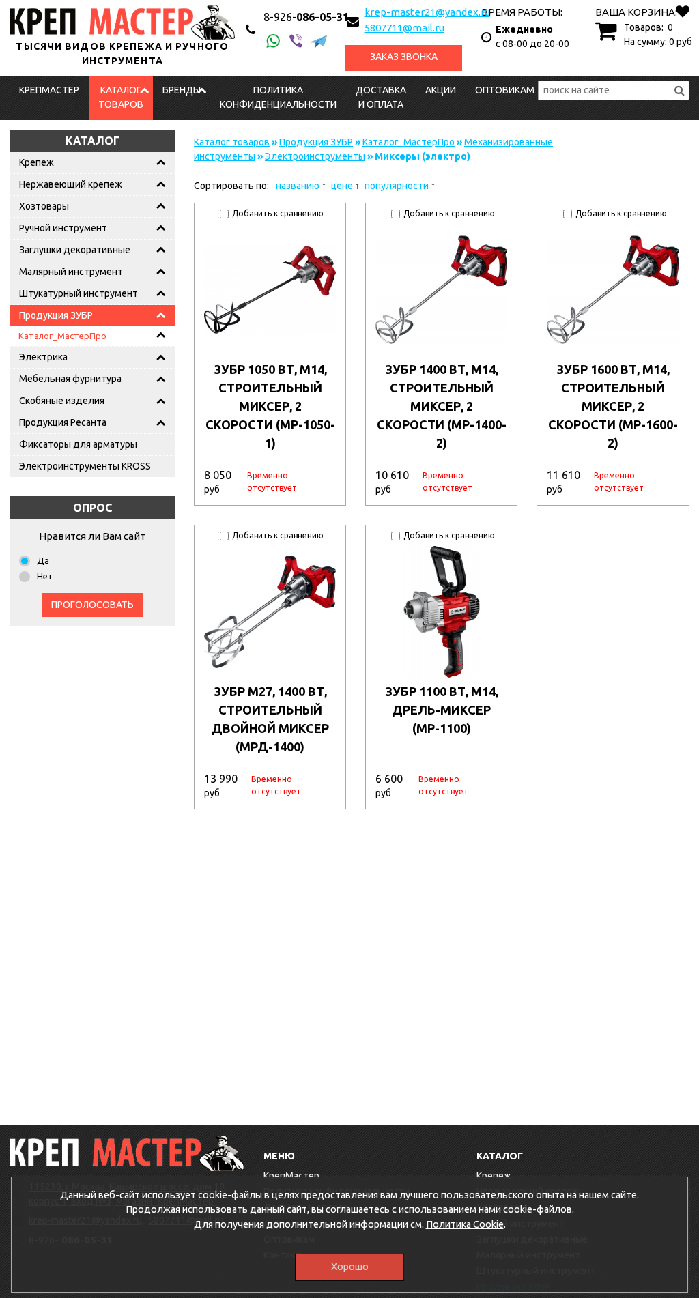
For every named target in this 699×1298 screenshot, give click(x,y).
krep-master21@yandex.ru (427, 12)
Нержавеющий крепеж (70, 184)
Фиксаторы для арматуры (78, 444)
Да (43, 560)
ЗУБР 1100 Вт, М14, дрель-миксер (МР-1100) (441, 709)
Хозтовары (44, 206)
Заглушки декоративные (74, 249)
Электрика (43, 356)
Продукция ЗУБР (56, 315)
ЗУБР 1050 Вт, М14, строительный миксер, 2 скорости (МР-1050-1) (270, 406)
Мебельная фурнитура (70, 378)
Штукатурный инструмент (78, 293)
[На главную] (127, 1153)
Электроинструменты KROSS (85, 466)
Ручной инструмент (63, 227)
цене (342, 185)
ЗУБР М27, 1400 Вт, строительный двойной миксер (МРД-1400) (270, 718)
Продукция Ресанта (62, 422)
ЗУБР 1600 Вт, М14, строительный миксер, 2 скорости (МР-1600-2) (613, 406)
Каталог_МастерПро (62, 336)
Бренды (181, 90)
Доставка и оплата (381, 97)
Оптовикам (504, 90)
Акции (440, 90)
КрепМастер (49, 90)
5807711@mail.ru (404, 27)
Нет (45, 576)
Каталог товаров (120, 97)
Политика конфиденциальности (278, 97)
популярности (397, 185)
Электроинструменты (315, 156)
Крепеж (36, 162)
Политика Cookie (465, 1224)
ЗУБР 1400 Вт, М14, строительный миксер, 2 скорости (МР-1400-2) (442, 406)
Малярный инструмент (71, 271)
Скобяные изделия (61, 400)
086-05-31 (306, 17)
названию (297, 185)
